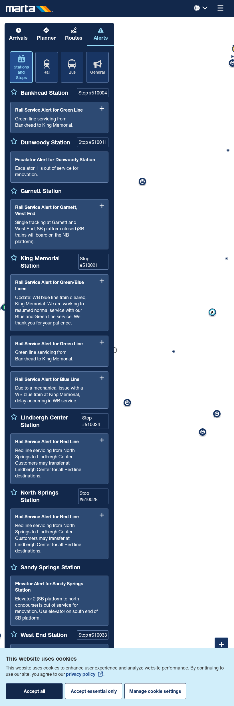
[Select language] (200, 8)
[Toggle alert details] (102, 108)
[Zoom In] (221, 644)
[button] (220, 8)
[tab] (18, 34)
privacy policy (80, 674)
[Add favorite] (13, 91)
